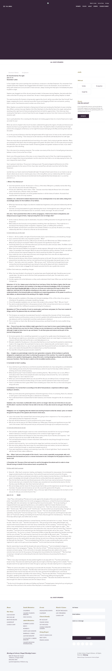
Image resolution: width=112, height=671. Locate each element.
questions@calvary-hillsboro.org (18, 661)
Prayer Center (44, 640)
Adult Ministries (28, 620)
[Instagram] (86, 643)
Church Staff (11, 624)
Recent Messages (61, 610)
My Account (43, 620)
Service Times (101, 3)
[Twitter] (78, 643)
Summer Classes (28, 623)
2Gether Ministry (28, 636)
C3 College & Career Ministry (29, 639)
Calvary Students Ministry (29, 613)
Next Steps (43, 637)
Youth (84, 6)
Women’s (26, 628)
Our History (11, 615)
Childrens (26, 610)
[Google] (91, 643)
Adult (90, 6)
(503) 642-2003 (13, 659)
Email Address (76, 614)
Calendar (43, 613)
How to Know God (46, 635)
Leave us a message (77, 621)
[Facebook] (74, 643)
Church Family (104, 6)
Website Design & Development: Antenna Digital (88, 657)
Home (9, 607)
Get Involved (44, 624)
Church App (60, 615)
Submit (88, 638)
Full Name (75, 607)
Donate (78, 6)
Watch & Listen (93, 3)
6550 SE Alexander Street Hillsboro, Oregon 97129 (16, 656)
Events (96, 6)
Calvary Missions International (28, 643)
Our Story (10, 612)
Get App (107, 3)
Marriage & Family (29, 633)
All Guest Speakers (56, 62)
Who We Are (11, 617)
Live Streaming (61, 613)
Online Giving (44, 622)
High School (27, 617)
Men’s (25, 626)
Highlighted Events (46, 610)
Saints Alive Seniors (29, 631)
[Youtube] (82, 643)
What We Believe (12, 620)
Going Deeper (44, 632)
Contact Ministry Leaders (45, 627)
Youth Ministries (28, 607)
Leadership (10, 622)
